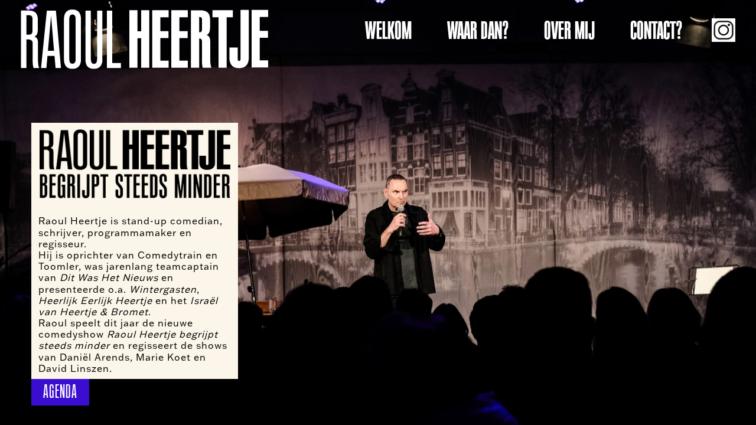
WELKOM (388, 30)
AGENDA (60, 391)
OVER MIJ (569, 30)
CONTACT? (656, 30)
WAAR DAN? (478, 30)
